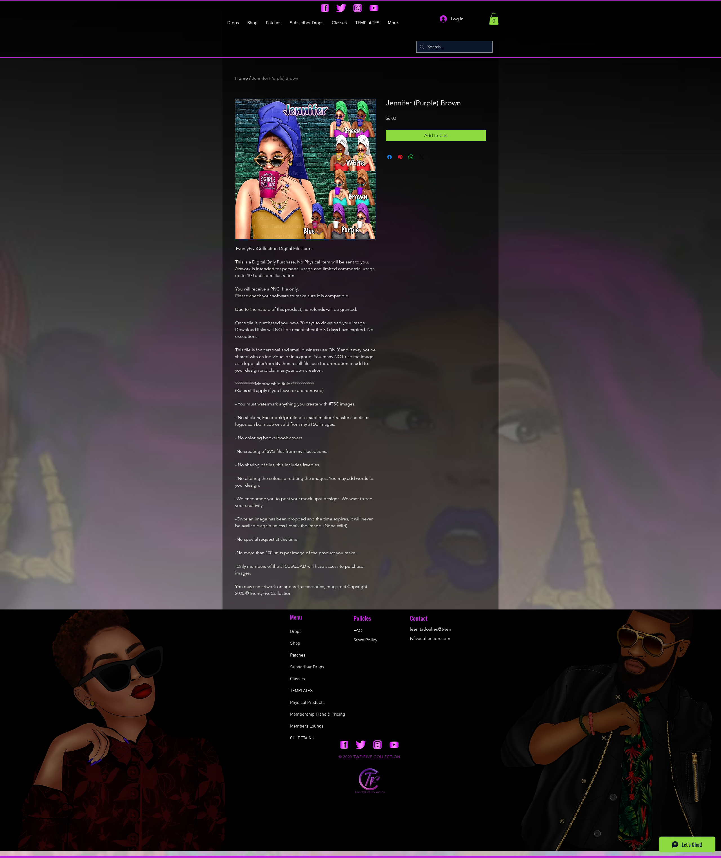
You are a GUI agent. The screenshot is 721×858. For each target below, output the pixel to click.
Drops (296, 632)
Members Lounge (307, 726)
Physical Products (307, 703)
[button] (494, 19)
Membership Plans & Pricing (317, 714)
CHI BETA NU (302, 738)
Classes (297, 679)
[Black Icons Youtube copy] (374, 8)
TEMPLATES (301, 691)
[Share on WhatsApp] (411, 157)
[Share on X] (421, 157)
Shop (295, 643)
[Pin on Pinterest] (400, 157)
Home (241, 78)
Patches (298, 655)
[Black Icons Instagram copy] (357, 8)
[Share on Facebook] (389, 157)
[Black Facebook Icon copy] (325, 8)
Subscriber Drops (307, 667)
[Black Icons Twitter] (341, 8)
